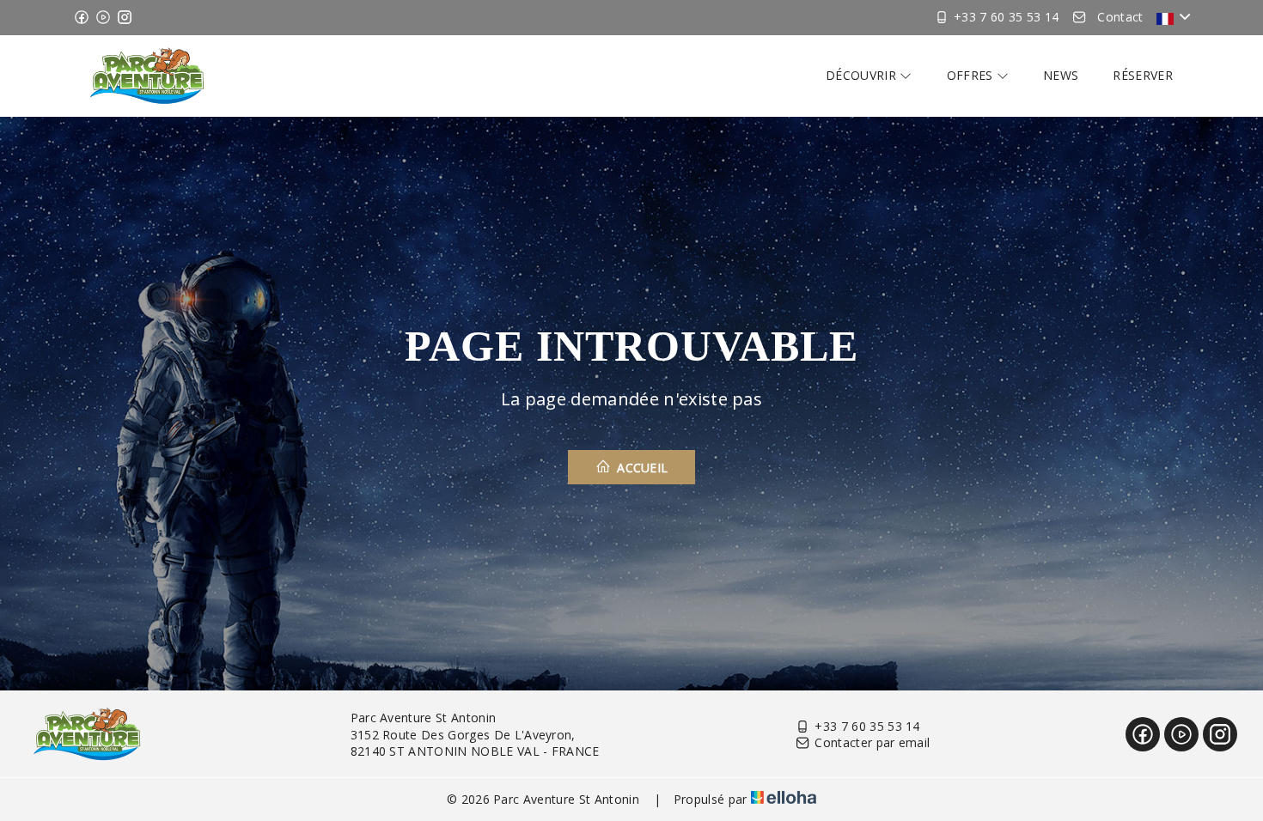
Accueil (640, 467)
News (1060, 75)
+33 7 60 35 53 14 (867, 726)
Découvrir (863, 75)
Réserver (1143, 75)
